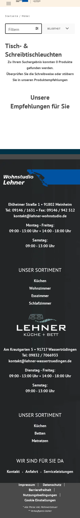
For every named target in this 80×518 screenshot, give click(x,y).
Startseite (11, 16)
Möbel (26, 16)
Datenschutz (52, 484)
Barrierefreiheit (40, 490)
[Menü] (8, 3)
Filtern (14, 29)
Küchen (40, 280)
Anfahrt (31, 471)
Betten (40, 433)
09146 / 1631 (23, 210)
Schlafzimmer (40, 303)
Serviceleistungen (58, 471)
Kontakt (13, 471)
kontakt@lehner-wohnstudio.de (40, 215)
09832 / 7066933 (43, 355)
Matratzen (40, 440)
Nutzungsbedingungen (40, 495)
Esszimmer (40, 295)
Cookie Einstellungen (40, 500)
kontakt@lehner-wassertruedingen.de (40, 360)
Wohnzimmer (40, 288)
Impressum (27, 484)
